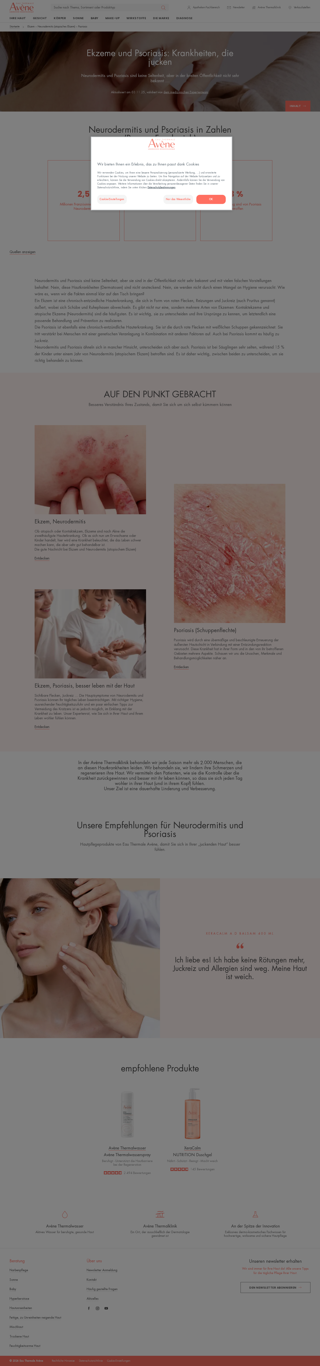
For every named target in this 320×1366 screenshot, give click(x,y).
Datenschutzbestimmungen (161, 187)
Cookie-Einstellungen (112, 199)
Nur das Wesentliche (178, 199)
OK (211, 199)
